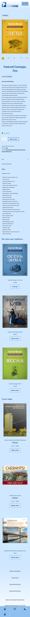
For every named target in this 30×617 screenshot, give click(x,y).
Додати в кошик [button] (15, 338)
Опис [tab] (3, 159)
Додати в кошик (13, 139)
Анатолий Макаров (9, 150)
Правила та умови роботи (15, 571)
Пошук (15, 609)
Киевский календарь (18, 150)
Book (7, 148)
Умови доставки (15, 577)
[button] (26, 20)
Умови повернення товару (15, 584)
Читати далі (15, 286)
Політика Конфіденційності (15, 591)
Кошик (23, 608)
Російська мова (9, 151)
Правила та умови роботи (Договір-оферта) (15, 599)
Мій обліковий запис (5, 614)
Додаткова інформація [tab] (6, 164)
